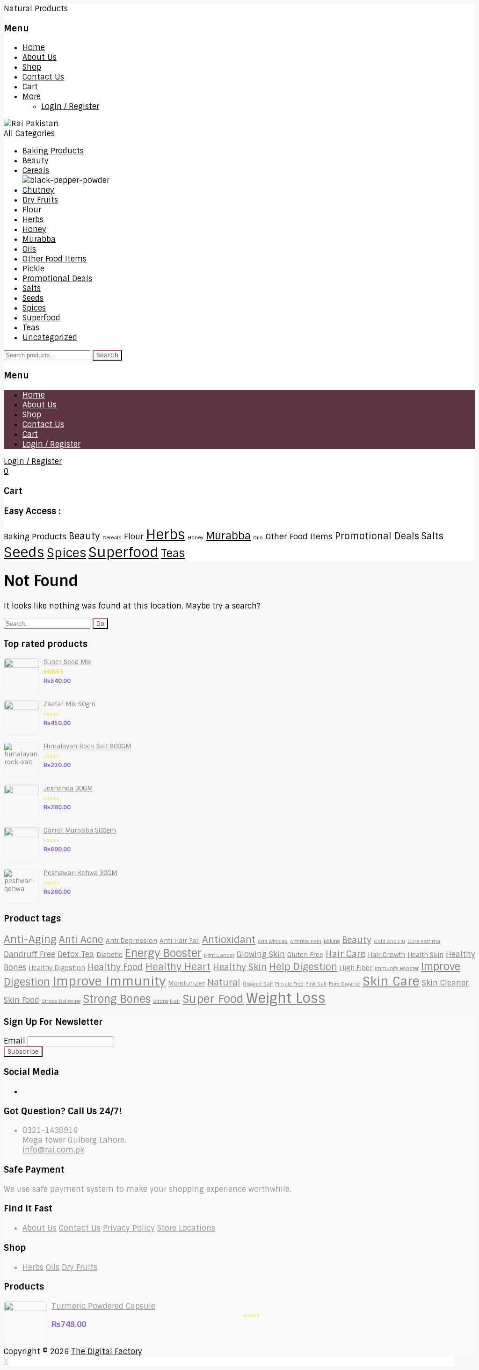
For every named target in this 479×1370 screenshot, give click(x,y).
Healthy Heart (177, 967)
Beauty (35, 161)
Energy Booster (163, 953)
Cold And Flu (389, 941)
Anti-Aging (30, 939)
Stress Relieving (61, 1001)
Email (14, 1041)
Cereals (35, 170)
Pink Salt (316, 983)
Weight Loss (286, 998)
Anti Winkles (273, 941)
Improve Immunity (109, 981)
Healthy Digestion (57, 968)
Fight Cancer (219, 955)
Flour (31, 210)
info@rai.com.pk (53, 1150)
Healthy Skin (240, 967)
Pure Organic (344, 983)
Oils (29, 249)
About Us (39, 57)
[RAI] (31, 124)
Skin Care (391, 981)
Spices (34, 308)
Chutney (38, 190)
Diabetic (109, 954)
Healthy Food (115, 967)
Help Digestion (303, 967)
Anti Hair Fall (180, 940)
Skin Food (21, 1000)
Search (107, 355)
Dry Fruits (40, 200)
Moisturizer (186, 983)
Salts (31, 288)
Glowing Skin (261, 954)
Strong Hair (166, 1001)
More (31, 96)
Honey (34, 229)
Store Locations (186, 1228)
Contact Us (43, 77)
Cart (30, 87)
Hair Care (345, 954)
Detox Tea (76, 954)
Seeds (33, 298)
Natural (223, 982)
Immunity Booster (397, 968)
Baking (332, 941)
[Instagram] (33, 1091)
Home (33, 47)
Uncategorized (49, 337)
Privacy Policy (129, 1228)
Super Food (213, 999)
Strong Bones (117, 999)
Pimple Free (289, 983)
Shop (31, 67)
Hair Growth (386, 954)
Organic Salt (258, 983)
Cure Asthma (423, 941)
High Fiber (356, 968)
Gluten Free (305, 954)
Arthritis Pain (305, 941)
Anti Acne (81, 940)
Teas (30, 328)
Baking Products (53, 151)
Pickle (33, 269)
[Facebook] (25, 1091)
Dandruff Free (29, 954)
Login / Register (70, 106)
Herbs (33, 220)
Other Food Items (54, 259)
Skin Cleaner (445, 983)
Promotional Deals (57, 278)
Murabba (39, 239)
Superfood (41, 318)
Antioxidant (228, 940)
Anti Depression (131, 940)
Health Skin (425, 954)
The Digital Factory (106, 1351)
